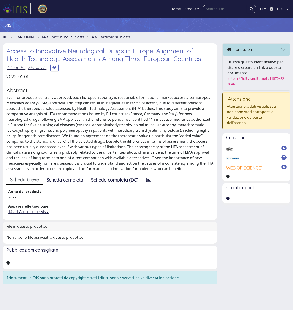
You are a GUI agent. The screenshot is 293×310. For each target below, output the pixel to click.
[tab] (148, 180)
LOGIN (282, 8)
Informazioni (241, 49)
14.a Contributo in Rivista (63, 37)
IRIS (6, 37)
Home (175, 8)
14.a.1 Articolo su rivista (110, 37)
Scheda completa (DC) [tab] (114, 180)
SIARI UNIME (25, 37)
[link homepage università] (42, 8)
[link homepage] (17, 8)
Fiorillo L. (37, 67)
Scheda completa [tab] (64, 180)
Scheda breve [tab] (24, 179)
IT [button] (261, 8)
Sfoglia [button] (190, 8)
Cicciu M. (16, 67)
